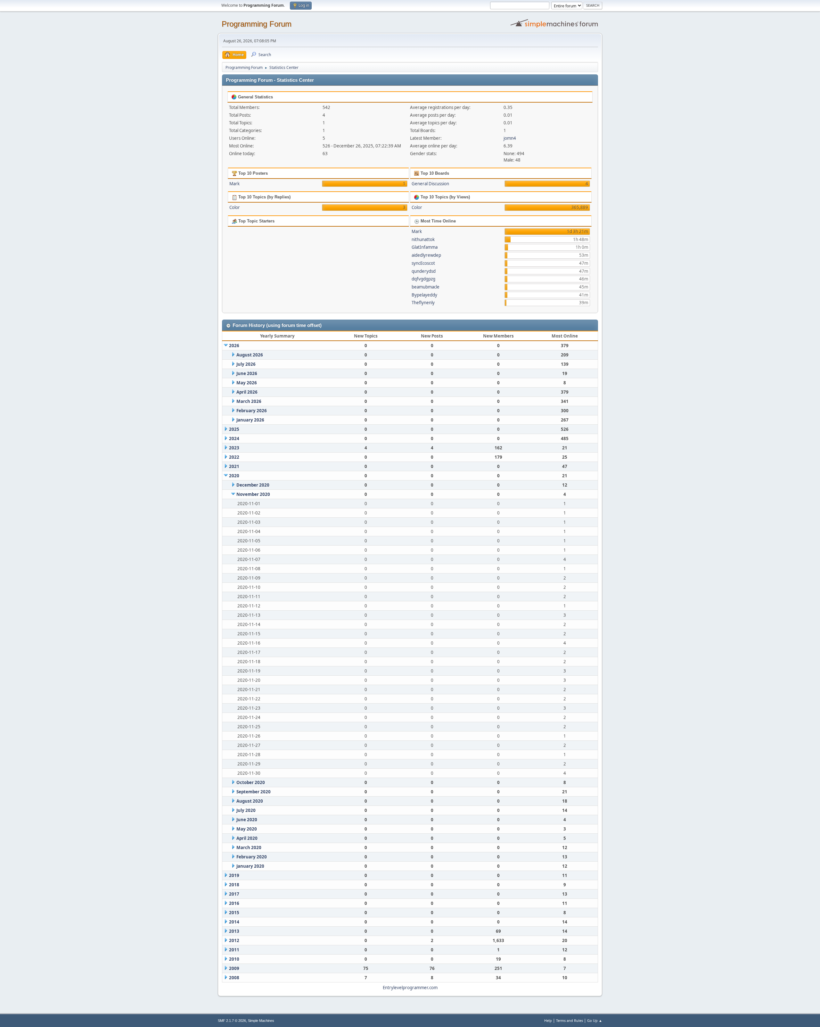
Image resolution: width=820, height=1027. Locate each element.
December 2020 (252, 485)
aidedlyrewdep (426, 255)
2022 (234, 457)
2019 (234, 875)
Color (234, 207)
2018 (234, 885)
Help (548, 1020)
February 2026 (251, 410)
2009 (234, 968)
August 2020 (249, 801)
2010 (234, 959)
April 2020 (247, 838)
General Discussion (430, 184)
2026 (234, 345)
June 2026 (246, 373)
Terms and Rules (569, 1020)
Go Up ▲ (594, 1020)
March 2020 (248, 847)
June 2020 (246, 819)
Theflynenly (423, 302)
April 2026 (247, 392)
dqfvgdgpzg (423, 279)
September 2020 (253, 792)
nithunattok (423, 239)
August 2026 (249, 355)
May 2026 (246, 383)
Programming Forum (256, 24)
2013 (234, 931)
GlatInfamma (425, 247)
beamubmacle (425, 287)
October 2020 (250, 782)
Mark (234, 184)
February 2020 (251, 857)
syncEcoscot (423, 263)
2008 (234, 978)
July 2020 (246, 810)
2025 (234, 429)
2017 (234, 894)
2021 (234, 466)
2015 (234, 912)
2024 (234, 438)
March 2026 (248, 401)
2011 (234, 950)
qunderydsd (424, 271)
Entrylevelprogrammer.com (410, 987)
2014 (234, 922)
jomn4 (510, 138)
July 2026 (246, 364)
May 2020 (246, 829)
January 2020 (250, 866)
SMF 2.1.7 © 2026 (232, 1021)
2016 (234, 903)
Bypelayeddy (424, 295)
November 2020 (253, 494)
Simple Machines (261, 1021)
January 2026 (250, 420)
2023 (234, 448)
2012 (234, 940)
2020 (234, 476)
